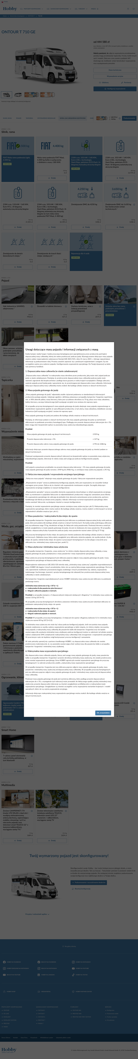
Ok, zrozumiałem (103, 713)
